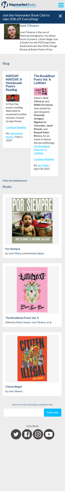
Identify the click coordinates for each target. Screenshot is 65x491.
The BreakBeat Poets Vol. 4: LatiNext (44, 79)
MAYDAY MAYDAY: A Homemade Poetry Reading (14, 83)
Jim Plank (43, 165)
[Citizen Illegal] (32, 359)
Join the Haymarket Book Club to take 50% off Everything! (26, 17)
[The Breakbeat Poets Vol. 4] (32, 290)
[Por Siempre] (32, 221)
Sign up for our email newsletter (32, 404)
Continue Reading (16, 127)
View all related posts (15, 180)
